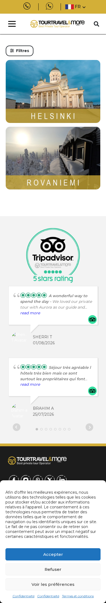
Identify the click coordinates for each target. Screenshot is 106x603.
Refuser (53, 569)
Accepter (53, 554)
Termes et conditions (78, 596)
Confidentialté (24, 596)
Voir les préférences (53, 584)
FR (78, 6)
